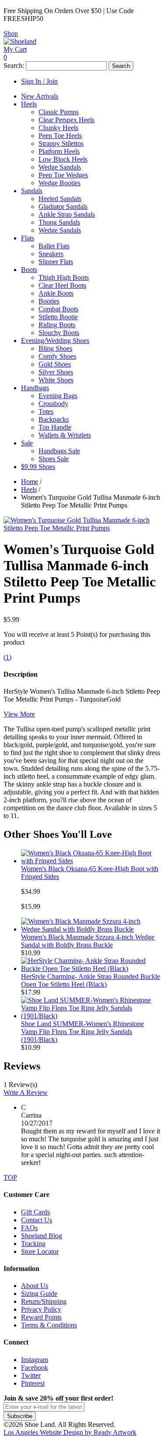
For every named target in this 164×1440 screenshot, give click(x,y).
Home (29, 481)
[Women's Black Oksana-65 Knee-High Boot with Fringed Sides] (91, 861)
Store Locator (40, 1251)
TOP (10, 1177)
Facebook (34, 1367)
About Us (34, 1285)
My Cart (15, 49)
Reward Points (41, 1317)
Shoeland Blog (41, 1235)
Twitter (31, 1375)
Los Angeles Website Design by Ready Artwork (69, 1432)
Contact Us (36, 1220)
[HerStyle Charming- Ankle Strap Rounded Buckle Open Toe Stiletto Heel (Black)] (91, 968)
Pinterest (33, 1383)
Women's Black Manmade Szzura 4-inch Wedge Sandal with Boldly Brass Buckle (87, 941)
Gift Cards (35, 1212)
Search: (13, 65)
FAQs (29, 1228)
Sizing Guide (39, 1293)
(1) (7, 657)
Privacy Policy (41, 1309)
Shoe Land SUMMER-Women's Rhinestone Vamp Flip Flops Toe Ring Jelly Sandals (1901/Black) (82, 1031)
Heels (29, 489)
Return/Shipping (43, 1301)
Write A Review (25, 1092)
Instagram (34, 1359)
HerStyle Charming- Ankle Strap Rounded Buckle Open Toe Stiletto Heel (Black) (90, 980)
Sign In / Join (39, 81)
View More (19, 714)
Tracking (33, 1243)
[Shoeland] (19, 41)
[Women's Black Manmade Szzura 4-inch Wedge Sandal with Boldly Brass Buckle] (91, 929)
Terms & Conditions (49, 1325)
